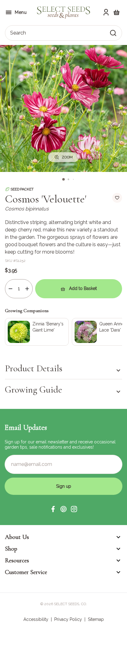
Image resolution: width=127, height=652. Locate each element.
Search (18, 33)
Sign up (63, 486)
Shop (11, 548)
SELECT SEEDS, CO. (70, 604)
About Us (17, 537)
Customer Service (26, 572)
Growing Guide (33, 389)
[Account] (106, 12)
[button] (53, 509)
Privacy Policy (68, 619)
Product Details (33, 368)
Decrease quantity (10, 289)
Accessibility (35, 619)
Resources (17, 560)
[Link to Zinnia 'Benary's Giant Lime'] (36, 331)
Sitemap (96, 619)
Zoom (67, 157)
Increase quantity (27, 289)
